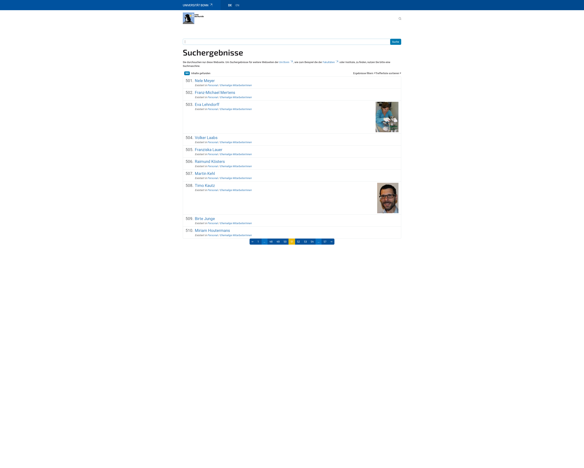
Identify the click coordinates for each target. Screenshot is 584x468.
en (237, 5)
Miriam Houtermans (212, 230)
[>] (331, 242)
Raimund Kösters (210, 161)
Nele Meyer (205, 80)
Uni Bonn (284, 62)
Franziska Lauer (208, 149)
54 (312, 241)
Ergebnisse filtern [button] (363, 73)
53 (305, 241)
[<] (253, 242)
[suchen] (398, 21)
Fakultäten (329, 62)
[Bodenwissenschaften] (193, 18)
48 (271, 241)
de (230, 5)
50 (285, 241)
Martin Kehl (205, 173)
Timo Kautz (205, 185)
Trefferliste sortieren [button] (387, 73)
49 (278, 241)
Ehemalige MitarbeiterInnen (236, 85)
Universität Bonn (195, 5)
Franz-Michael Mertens (215, 92)
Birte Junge (205, 218)
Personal (212, 85)
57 (325, 241)
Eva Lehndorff (207, 104)
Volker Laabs (206, 137)
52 (298, 241)
